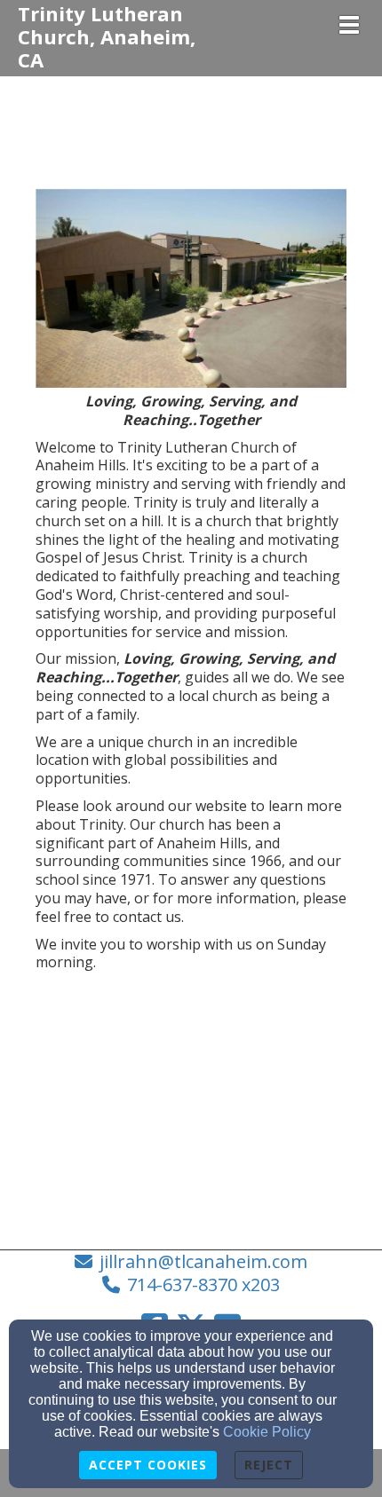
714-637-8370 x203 (203, 1284)
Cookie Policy (267, 1431)
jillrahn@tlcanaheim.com (203, 1261)
